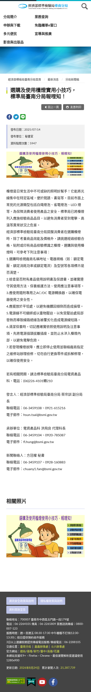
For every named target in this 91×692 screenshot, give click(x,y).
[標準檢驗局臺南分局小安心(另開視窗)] (53, 682)
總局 (23, 651)
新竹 (36, 651)
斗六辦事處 (58, 646)
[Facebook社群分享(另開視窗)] (9, 117)
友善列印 (75, 107)
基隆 (29, 651)
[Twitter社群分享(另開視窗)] (16, 117)
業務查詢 (41, 17)
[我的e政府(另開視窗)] (31, 682)
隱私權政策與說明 (51, 601)
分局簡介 (10, 17)
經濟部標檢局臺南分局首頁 (24, 79)
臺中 (43, 651)
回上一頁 (53, 107)
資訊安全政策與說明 (21, 601)
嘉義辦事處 (41, 646)
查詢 (84, 6)
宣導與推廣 (43, 34)
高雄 (50, 651)
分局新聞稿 (72, 79)
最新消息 (53, 79)
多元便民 (10, 34)
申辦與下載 (11, 25)
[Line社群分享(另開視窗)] (23, 117)
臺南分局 (26, 646)
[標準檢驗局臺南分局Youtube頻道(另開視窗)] (42, 682)
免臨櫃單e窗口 (46, 25)
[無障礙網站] (15, 681)
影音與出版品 (13, 42)
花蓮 (56, 651)
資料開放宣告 (17, 609)
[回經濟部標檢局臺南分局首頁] (45, 6)
